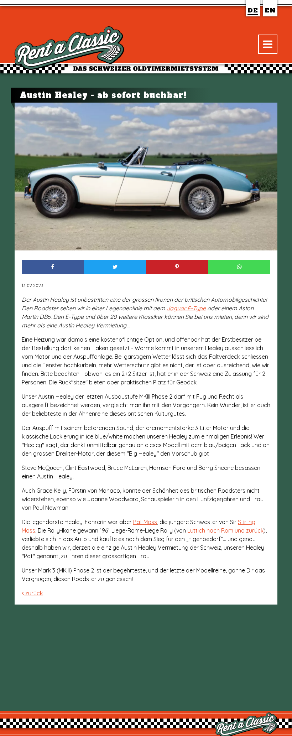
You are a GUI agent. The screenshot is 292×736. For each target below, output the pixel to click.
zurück (33, 593)
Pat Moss (145, 521)
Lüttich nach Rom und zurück (225, 530)
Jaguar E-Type (186, 308)
